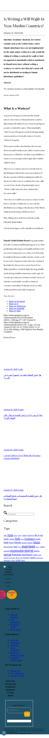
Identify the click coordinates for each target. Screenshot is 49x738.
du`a (36, 535)
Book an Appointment (17, 654)
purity (37, 551)
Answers (14, 645)
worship (12, 560)
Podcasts (15, 643)
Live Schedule (15, 620)
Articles (14, 640)
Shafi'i (18, 558)
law (15, 546)
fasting (11, 539)
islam (36, 542)
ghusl (22, 539)
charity (20, 535)
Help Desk (15, 629)
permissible (17, 550)
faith (41, 535)
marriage (28, 546)
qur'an (7, 554)
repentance (27, 554)
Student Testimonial (16, 658)
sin (21, 558)
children (24, 535)
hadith (38, 539)
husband (24, 543)
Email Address (19, 705)
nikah (42, 547)
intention (30, 543)
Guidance (29, 538)
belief (15, 535)
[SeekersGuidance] (21, 5)
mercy (38, 547)
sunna (32, 557)
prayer (29, 550)
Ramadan (16, 554)
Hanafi (11, 543)
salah (39, 555)
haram (17, 542)
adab (5, 535)
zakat (23, 560)
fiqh (17, 538)
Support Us (11, 593)
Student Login (14, 625)
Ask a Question (15, 649)
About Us (15, 671)
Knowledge (8, 547)
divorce (31, 535)
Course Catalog (14, 615)
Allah (10, 535)
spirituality (26, 558)
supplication (39, 558)
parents (7, 551)
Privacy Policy (17, 676)
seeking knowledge (9, 558)
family (6, 539)
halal (6, 542)
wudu (18, 560)
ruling (35, 555)
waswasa (7, 560)
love (19, 547)
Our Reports (16, 673)
